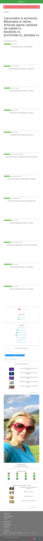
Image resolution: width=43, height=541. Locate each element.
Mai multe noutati (33, 392)
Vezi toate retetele (33, 507)
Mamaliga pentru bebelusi (28, 496)
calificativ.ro (11, 533)
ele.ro (9, 532)
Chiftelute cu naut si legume (28, 491)
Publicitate (5, 518)
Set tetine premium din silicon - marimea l (21, 91)
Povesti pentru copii (7, 525)
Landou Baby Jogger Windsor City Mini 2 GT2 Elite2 (21, 245)
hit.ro (37, 532)
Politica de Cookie (7, 517)
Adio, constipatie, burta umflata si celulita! (21, 466)
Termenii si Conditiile (7, 515)
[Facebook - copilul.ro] (39, 538)
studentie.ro (6, 533)
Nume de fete (6, 526)
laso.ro (29, 532)
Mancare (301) (22, 339)
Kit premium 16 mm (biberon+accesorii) (21, 135)
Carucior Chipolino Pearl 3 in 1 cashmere (21, 289)
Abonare (15, 355)
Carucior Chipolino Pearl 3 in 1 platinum (21, 267)
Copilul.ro (21, 2)
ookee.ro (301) (22, 319)
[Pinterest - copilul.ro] (31, 538)
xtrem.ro (20, 533)
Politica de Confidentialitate (8, 516)
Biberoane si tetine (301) (22, 332)
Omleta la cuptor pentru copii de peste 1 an (28, 500)
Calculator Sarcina (7, 523)
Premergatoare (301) (22, 342)
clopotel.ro (5, 532)
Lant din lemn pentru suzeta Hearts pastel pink (21, 201)
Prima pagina (6, 12)
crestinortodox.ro (20, 532)
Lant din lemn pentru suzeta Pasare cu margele (21, 179)
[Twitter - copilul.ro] (35, 538)
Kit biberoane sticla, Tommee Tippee (21, 46)
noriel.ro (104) (22, 316)
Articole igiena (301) (22, 330)
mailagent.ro (13, 532)
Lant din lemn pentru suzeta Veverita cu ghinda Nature (21, 157)
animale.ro (33, 532)
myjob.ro (25, 532)
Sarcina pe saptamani (7, 524)
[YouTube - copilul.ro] (33, 538)
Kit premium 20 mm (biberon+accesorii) (21, 113)
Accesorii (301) (22, 327)
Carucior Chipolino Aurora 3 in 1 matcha (21, 223)
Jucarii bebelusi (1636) (22, 337)
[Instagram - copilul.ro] (37, 538)
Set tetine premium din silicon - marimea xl (21, 69)
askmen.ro (16, 533)
